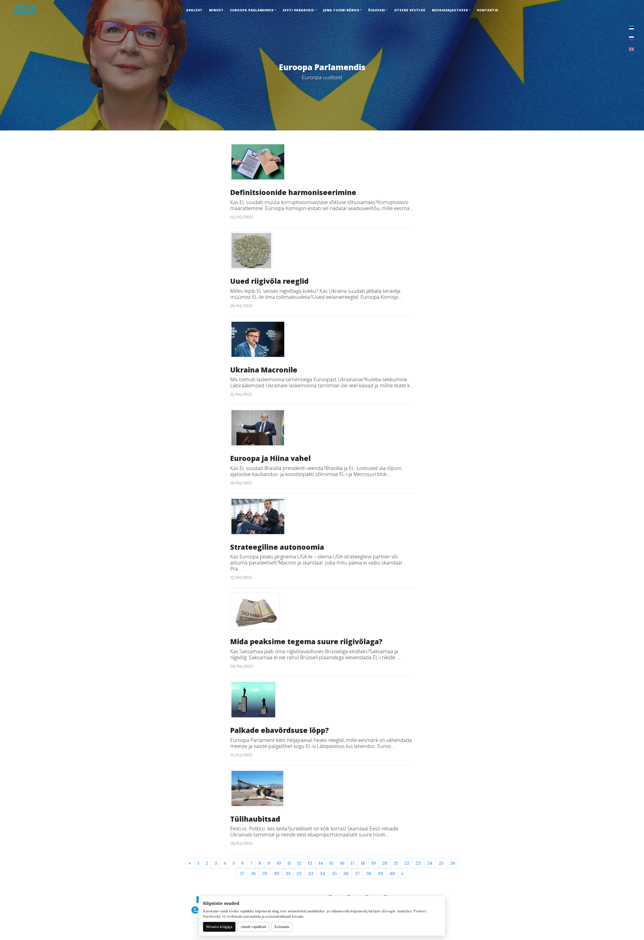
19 (373, 863)
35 (334, 873)
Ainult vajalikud (253, 926)
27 (242, 873)
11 (289, 863)
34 (322, 873)
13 (310, 863)
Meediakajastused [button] (450, 10)
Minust (216, 10)
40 (392, 873)
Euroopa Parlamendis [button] (252, 10)
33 (310, 873)
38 (368, 873)
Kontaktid (487, 10)
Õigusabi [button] (376, 10)
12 (299, 863)
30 (276, 873)
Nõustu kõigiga (219, 926)
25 (441, 863)
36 (346, 873)
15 (331, 863)
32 (299, 873)
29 (264, 873)
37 (357, 873)
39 (380, 873)
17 (352, 863)
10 (278, 863)
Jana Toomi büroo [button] (341, 10)
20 (384, 863)
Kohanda (281, 926)
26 (452, 863)
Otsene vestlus (409, 10)
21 (396, 863)
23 (418, 863)
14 (320, 863)
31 (288, 873)
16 (342, 863)
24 (429, 863)
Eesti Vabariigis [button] (298, 10)
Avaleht (194, 10)
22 (406, 863)
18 (363, 863)
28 (253, 873)
